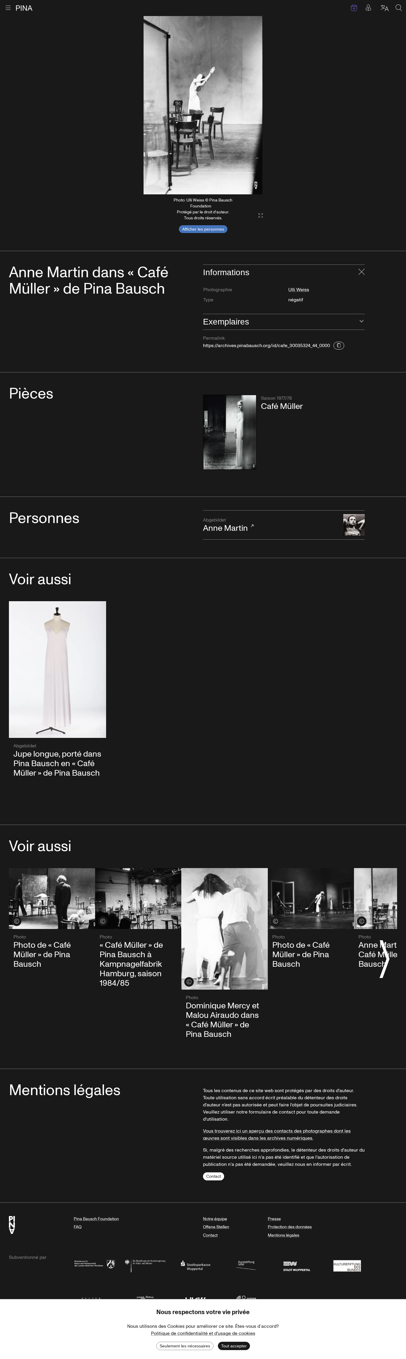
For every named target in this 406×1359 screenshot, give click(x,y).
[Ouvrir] (361, 322)
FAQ (77, 1227)
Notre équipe (215, 1219)
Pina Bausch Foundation (96, 1219)
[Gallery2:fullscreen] (257, 216)
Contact (213, 1176)
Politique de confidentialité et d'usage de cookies (203, 1333)
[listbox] (203, 105)
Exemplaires (226, 321)
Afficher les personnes (203, 229)
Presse (274, 1219)
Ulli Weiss (298, 289)
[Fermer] (361, 272)
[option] (203, 105)
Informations (226, 272)
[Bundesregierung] (145, 1265)
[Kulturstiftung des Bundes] (347, 1265)
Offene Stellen (216, 1227)
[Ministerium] (94, 1265)
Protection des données (290, 1227)
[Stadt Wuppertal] (296, 1265)
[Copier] (338, 345)
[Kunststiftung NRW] (246, 1265)
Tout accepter (234, 1346)
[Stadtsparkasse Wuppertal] (195, 1265)
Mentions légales (283, 1235)
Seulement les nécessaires (185, 1346)
